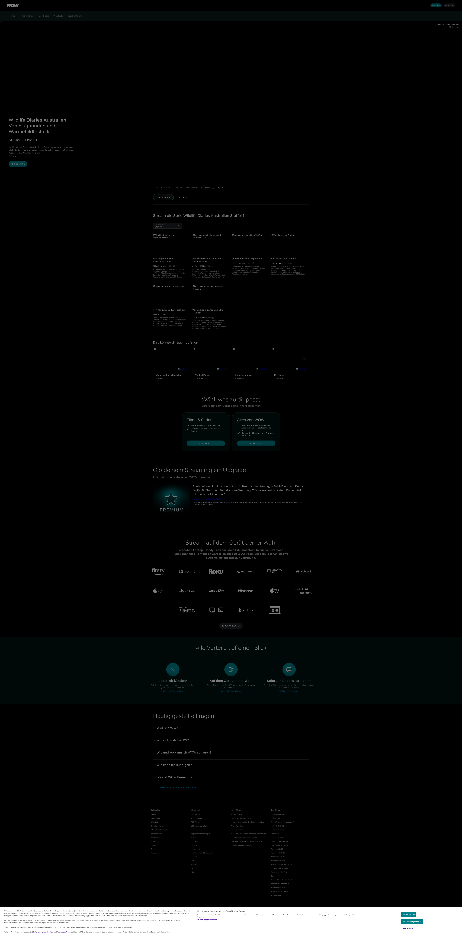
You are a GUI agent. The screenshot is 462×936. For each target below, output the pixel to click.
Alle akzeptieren (408, 915)
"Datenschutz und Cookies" (43, 932)
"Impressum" (62, 932)
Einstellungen (408, 928)
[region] (231, 921)
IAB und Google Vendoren (207, 920)
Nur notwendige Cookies (411, 922)
